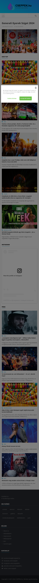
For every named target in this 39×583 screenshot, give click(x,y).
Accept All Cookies (25, 98)
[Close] (35, 88)
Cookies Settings (11, 98)
